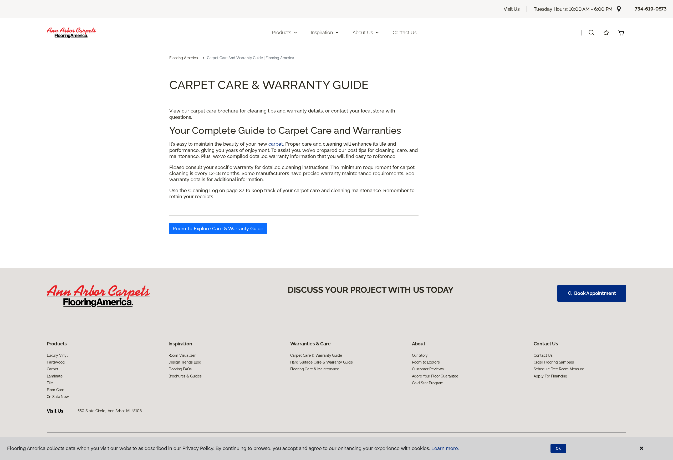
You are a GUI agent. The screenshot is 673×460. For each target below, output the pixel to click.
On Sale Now (58, 397)
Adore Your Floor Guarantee (435, 376)
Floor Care (55, 390)
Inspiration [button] (322, 32)
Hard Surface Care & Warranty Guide (321, 362)
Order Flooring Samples (554, 362)
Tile (50, 383)
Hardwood (56, 362)
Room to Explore (426, 362)
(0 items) (621, 32)
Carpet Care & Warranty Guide (316, 355)
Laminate (55, 376)
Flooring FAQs (180, 369)
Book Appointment (595, 293)
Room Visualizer (182, 355)
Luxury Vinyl (57, 355)
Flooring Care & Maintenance (314, 369)
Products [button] (281, 32)
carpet (275, 144)
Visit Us (512, 9)
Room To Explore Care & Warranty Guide (218, 228)
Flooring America (183, 58)
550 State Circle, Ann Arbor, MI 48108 (110, 411)
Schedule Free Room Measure (559, 369)
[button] (591, 32)
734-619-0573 (651, 9)
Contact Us (405, 32)
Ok (558, 448)
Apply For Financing (550, 376)
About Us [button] (363, 32)
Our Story (420, 355)
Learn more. (445, 448)
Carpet (52, 369)
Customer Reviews (428, 369)
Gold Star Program (428, 383)
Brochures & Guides (185, 376)
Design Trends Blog (185, 362)
